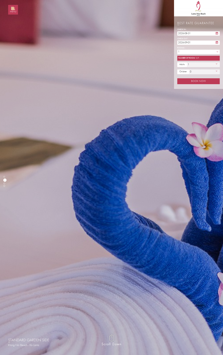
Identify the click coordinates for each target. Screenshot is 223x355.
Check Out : (182, 39)
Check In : (181, 30)
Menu (13, 12)
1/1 (197, 58)
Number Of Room (186, 58)
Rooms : (181, 48)
